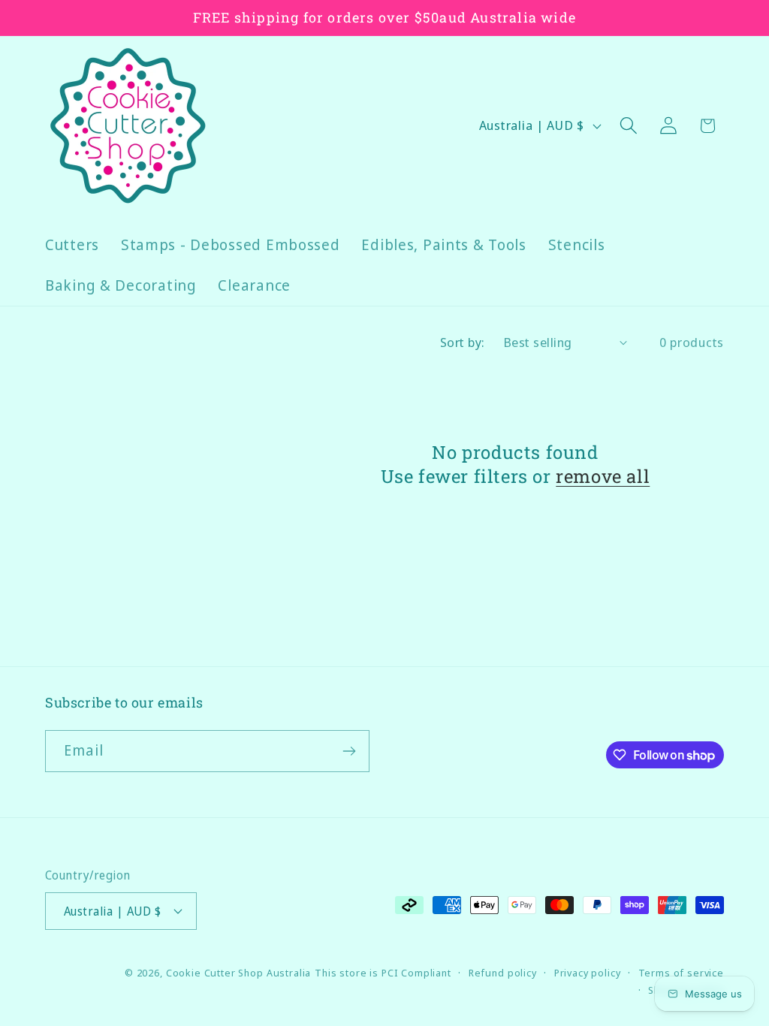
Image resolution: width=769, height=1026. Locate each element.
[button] (628, 126)
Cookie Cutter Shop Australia (239, 972)
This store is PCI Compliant (383, 972)
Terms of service (681, 972)
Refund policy (503, 972)
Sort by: (462, 342)
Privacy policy (587, 972)
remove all (603, 476)
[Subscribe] (349, 751)
